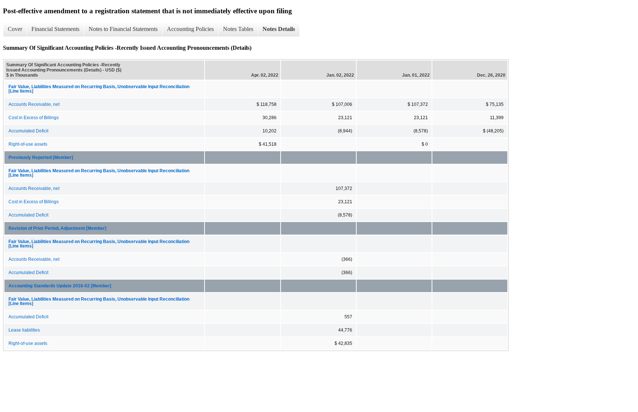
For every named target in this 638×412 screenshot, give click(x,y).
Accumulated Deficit (28, 131)
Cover (15, 29)
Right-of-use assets (27, 144)
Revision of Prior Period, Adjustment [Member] (57, 228)
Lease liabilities (24, 330)
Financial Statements (55, 29)
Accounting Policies (190, 29)
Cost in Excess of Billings (33, 117)
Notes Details (279, 29)
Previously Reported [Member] (40, 157)
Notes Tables (238, 29)
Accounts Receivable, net (33, 104)
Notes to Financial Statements (123, 29)
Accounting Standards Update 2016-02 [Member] (59, 286)
